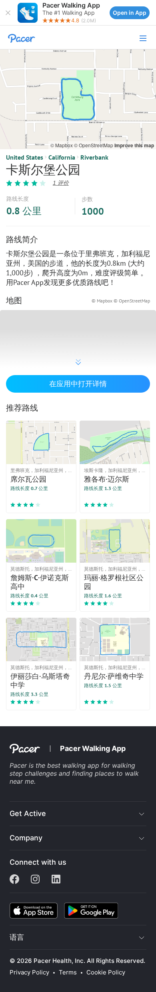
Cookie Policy (105, 972)
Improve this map (134, 145)
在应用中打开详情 (78, 383)
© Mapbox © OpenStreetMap (121, 301)
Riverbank (94, 157)
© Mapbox (62, 145)
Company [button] (26, 838)
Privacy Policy (29, 972)
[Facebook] (14, 879)
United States (24, 157)
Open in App (129, 12)
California (61, 157)
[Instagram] (35, 879)
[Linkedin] (56, 879)
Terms (68, 972)
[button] (8, 13)
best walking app (74, 765)
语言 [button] (17, 937)
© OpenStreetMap (94, 145)
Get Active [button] (28, 813)
